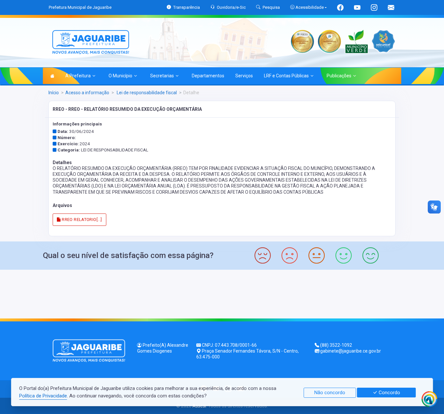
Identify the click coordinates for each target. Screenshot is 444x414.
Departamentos (208, 75)
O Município (120, 75)
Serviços (244, 75)
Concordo (388, 392)
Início (53, 92)
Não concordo (329, 392)
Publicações (339, 75)
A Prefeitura (78, 75)
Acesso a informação (87, 92)
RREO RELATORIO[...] (81, 219)
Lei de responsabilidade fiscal (146, 92)
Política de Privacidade (43, 396)
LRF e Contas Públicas (286, 75)
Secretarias (162, 75)
